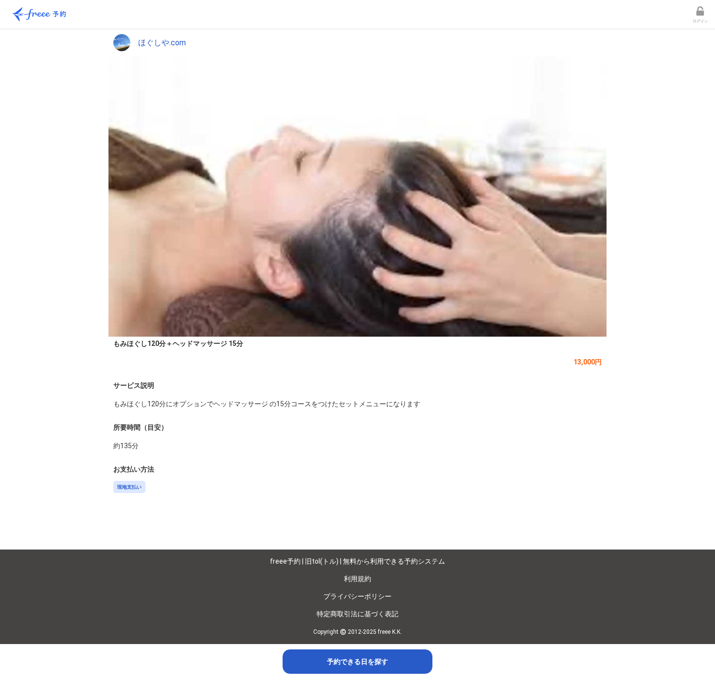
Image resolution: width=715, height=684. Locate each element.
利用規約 (357, 579)
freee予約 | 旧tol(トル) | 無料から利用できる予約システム (357, 561)
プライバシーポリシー (357, 596)
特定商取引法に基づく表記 (357, 614)
